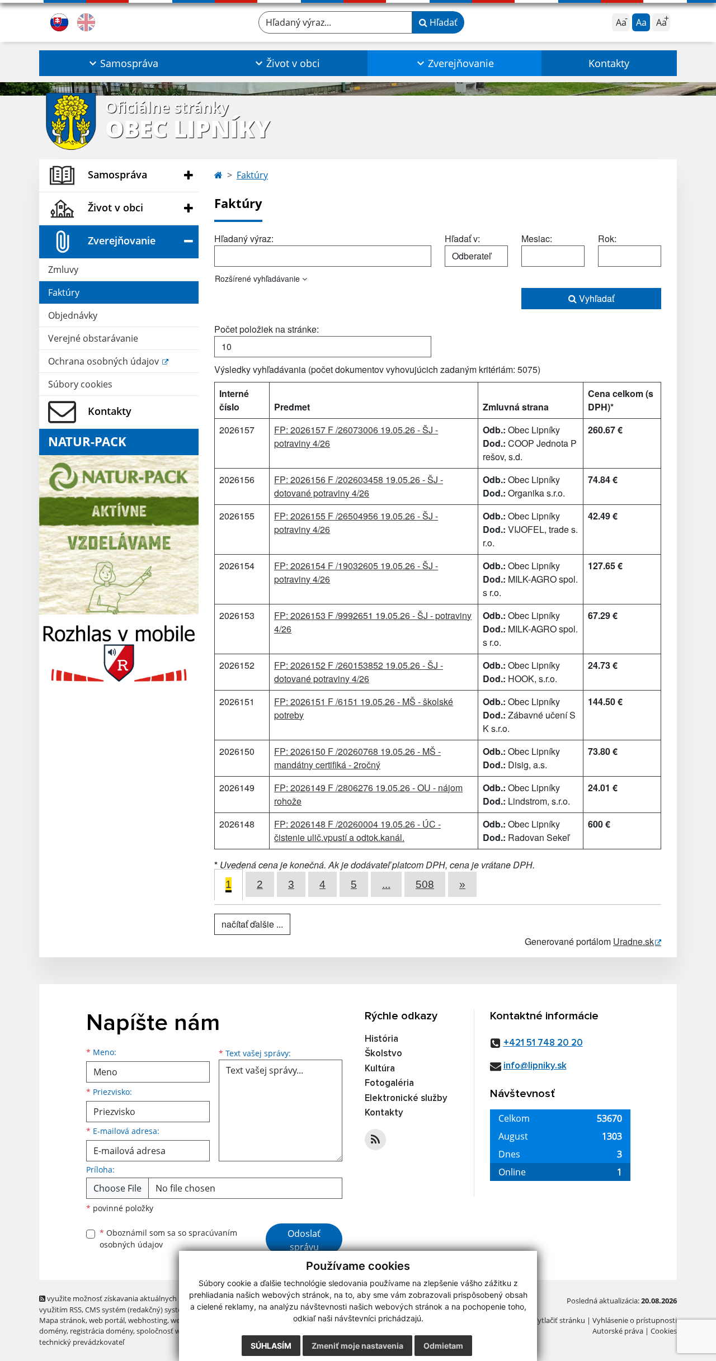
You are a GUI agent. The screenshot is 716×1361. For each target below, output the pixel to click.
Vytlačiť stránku (559, 1320)
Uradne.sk (633, 941)
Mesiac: (536, 238)
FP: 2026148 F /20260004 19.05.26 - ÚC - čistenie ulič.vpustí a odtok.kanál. (357, 830)
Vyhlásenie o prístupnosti (634, 1320)
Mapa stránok (62, 1320)
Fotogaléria (389, 1083)
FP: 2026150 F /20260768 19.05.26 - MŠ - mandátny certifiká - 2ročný (357, 758)
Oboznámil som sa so (168, 1238)
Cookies (664, 1331)
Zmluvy (63, 269)
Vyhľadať (595, 298)
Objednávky (72, 315)
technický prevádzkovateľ (81, 1342)
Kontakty (608, 63)
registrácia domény (101, 1331)
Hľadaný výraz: (244, 238)
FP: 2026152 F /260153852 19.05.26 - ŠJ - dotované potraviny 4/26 (358, 672)
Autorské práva (617, 1331)
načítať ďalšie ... (252, 924)
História (381, 1039)
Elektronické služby (406, 1098)
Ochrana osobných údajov (104, 361)
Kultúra (380, 1069)
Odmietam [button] (443, 1345)
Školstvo (383, 1053)
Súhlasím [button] (271, 1345)
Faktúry (63, 292)
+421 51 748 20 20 (543, 1043)
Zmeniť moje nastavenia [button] (357, 1345)
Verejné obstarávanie (93, 338)
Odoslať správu (304, 1240)
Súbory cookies (80, 384)
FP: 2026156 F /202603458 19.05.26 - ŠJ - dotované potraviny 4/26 (358, 486)
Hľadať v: (462, 238)
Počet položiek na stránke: (266, 329)
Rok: (607, 238)
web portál (107, 1320)
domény (53, 1331)
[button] (122, 63)
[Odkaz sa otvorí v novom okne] (375, 1139)
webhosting (147, 1320)
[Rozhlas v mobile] (119, 650)
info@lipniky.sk (535, 1066)
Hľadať (442, 22)
